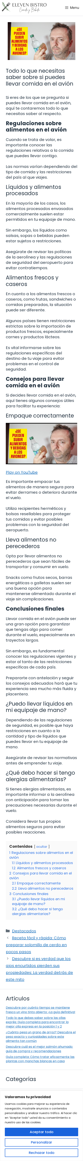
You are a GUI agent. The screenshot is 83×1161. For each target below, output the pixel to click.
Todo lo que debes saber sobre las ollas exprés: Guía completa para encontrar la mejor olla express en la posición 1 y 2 (37, 1022)
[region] (41, 1126)
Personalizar (41, 1142)
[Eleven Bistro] (24, 7)
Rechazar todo (41, 1152)
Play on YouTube (22, 472)
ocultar (41, 846)
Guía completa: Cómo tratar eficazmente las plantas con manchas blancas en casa (40, 1059)
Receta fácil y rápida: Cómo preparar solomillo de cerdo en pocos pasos (36, 944)
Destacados (24, 931)
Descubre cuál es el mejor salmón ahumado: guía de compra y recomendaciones (39, 1048)
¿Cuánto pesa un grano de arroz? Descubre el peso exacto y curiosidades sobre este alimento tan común (41, 1036)
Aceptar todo (41, 1131)
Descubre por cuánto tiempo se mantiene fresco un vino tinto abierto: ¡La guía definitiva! (40, 1009)
